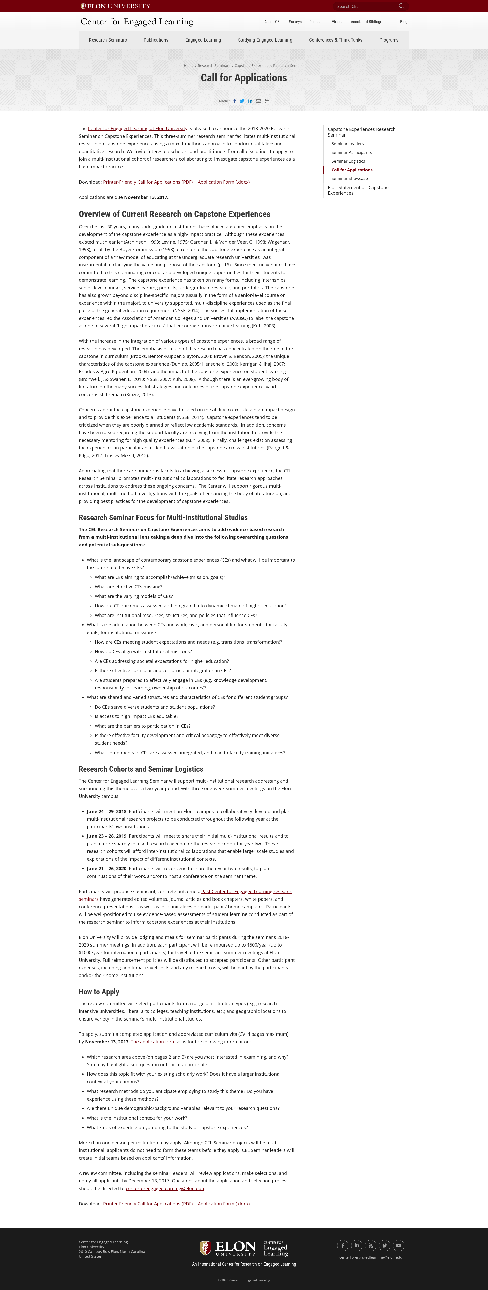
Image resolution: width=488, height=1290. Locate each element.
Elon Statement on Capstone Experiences (358, 190)
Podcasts (316, 21)
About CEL (272, 21)
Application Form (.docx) (224, 182)
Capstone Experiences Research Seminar (269, 65)
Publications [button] (156, 39)
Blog (403, 21)
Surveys (295, 21)
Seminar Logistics (348, 161)
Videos (337, 21)
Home (189, 65)
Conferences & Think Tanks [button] (335, 39)
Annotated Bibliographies (371, 21)
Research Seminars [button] (108, 39)
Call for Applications (352, 170)
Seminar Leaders (348, 143)
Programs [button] (389, 39)
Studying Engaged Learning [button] (265, 39)
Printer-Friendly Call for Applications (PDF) (148, 182)
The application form (153, 1042)
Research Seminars (214, 65)
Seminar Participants (352, 152)
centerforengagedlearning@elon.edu (165, 1188)
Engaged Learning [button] (203, 39)
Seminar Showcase (350, 178)
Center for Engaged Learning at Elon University (137, 128)
